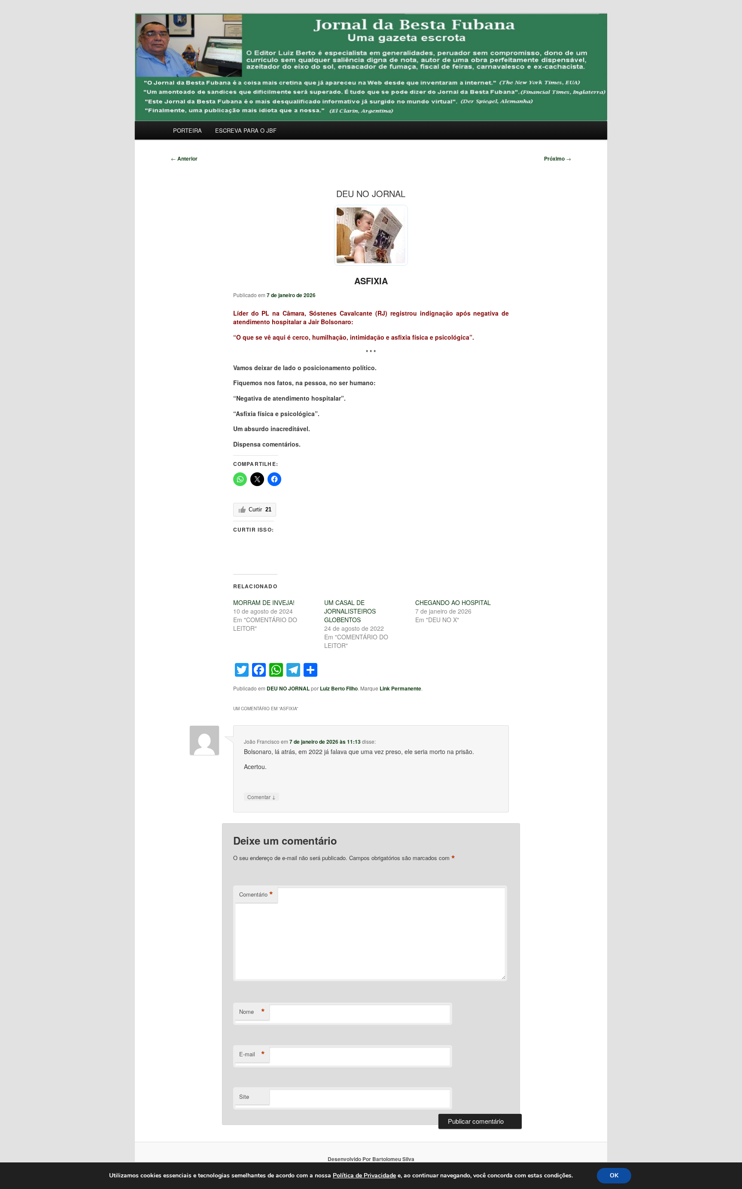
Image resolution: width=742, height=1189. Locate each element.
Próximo (557, 158)
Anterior (184, 158)
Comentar (261, 796)
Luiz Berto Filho (339, 688)
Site (244, 1096)
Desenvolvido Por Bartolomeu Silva (371, 1159)
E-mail (252, 1054)
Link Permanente (400, 688)
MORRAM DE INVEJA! (264, 602)
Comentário (256, 894)
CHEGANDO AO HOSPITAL (453, 602)
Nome (252, 1012)
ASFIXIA (371, 280)
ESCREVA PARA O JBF (246, 130)
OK (614, 1175)
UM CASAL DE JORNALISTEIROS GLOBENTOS (350, 611)
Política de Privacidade (364, 1175)
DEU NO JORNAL (288, 688)
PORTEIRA (187, 130)
